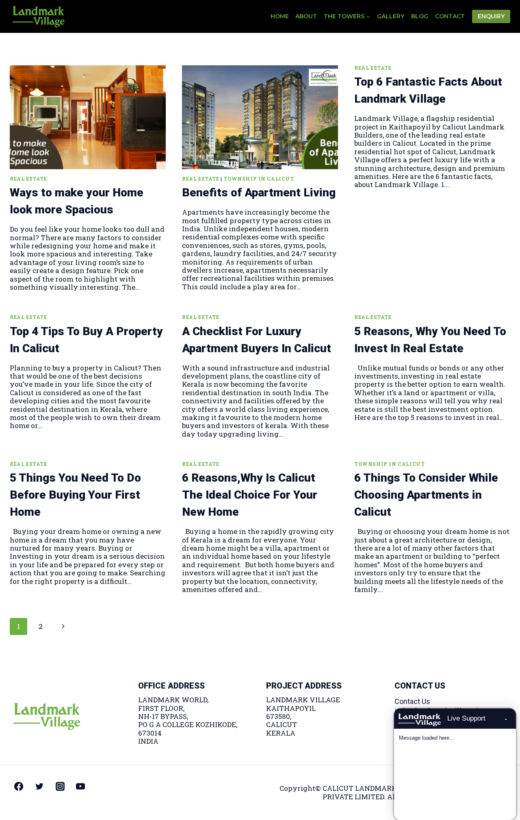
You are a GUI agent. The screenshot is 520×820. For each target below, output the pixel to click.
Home (280, 16)
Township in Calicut (258, 179)
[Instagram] (60, 786)
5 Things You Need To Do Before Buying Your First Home (75, 495)
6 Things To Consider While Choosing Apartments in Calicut (426, 495)
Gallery (390, 16)
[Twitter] (39, 786)
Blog (419, 16)
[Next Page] (63, 626)
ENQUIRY (491, 16)
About (306, 16)
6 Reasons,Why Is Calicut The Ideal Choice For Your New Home (249, 495)
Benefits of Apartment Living (259, 192)
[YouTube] (80, 786)
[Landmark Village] (38, 16)
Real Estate (28, 179)
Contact (450, 16)
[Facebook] (19, 786)
